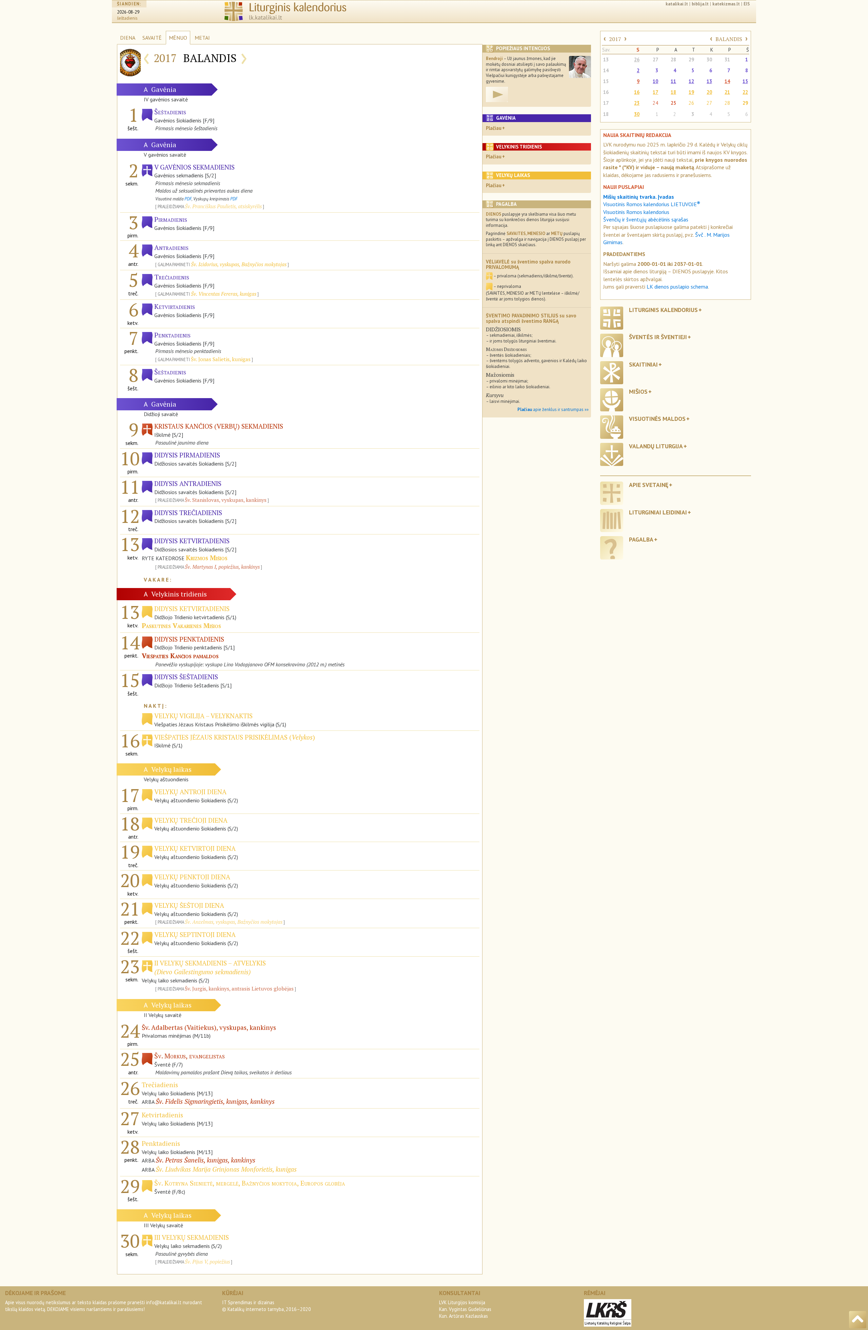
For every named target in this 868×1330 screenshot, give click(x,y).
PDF (188, 199)
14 (606, 70)
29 (691, 59)
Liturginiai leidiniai (658, 512)
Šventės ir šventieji (658, 337)
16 (606, 92)
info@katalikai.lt (163, 1302)
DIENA (127, 37)
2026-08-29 (128, 12)
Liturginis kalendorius (663, 310)
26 (636, 59)
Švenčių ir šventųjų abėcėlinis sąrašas (645, 219)
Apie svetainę (648, 485)
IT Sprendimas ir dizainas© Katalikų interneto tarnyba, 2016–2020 (266, 1305)
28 (673, 59)
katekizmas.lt (726, 4)
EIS (747, 4)
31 (727, 59)
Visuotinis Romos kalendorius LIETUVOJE (651, 204)
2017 (615, 39)
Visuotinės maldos (657, 419)
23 (636, 103)
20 (709, 92)
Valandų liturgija (656, 446)
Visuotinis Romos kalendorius (636, 212)
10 (655, 81)
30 (709, 59)
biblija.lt (700, 4)
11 (673, 81)
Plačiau (493, 128)
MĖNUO (178, 37)
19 (691, 92)
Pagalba (641, 539)
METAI (202, 37)
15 (606, 81)
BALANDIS (728, 39)
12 (691, 81)
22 (745, 92)
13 (606, 59)
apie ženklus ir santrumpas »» (553, 409)
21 (727, 92)
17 (655, 92)
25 (673, 103)
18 (673, 92)
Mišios (638, 391)
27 (655, 59)
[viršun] (857, 1319)
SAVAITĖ (152, 37)
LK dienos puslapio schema (677, 286)
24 (655, 103)
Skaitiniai (643, 364)
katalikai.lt (677, 4)
